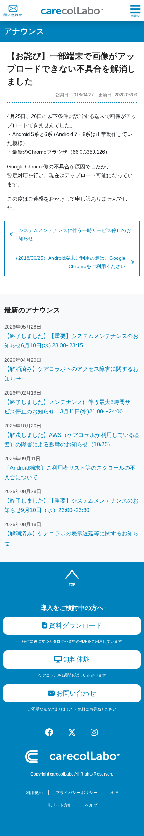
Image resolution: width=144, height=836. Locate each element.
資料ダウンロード (74, 625)
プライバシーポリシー (77, 792)
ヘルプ (91, 805)
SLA (114, 792)
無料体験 (76, 659)
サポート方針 (59, 805)
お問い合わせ (75, 693)
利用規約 (34, 792)
